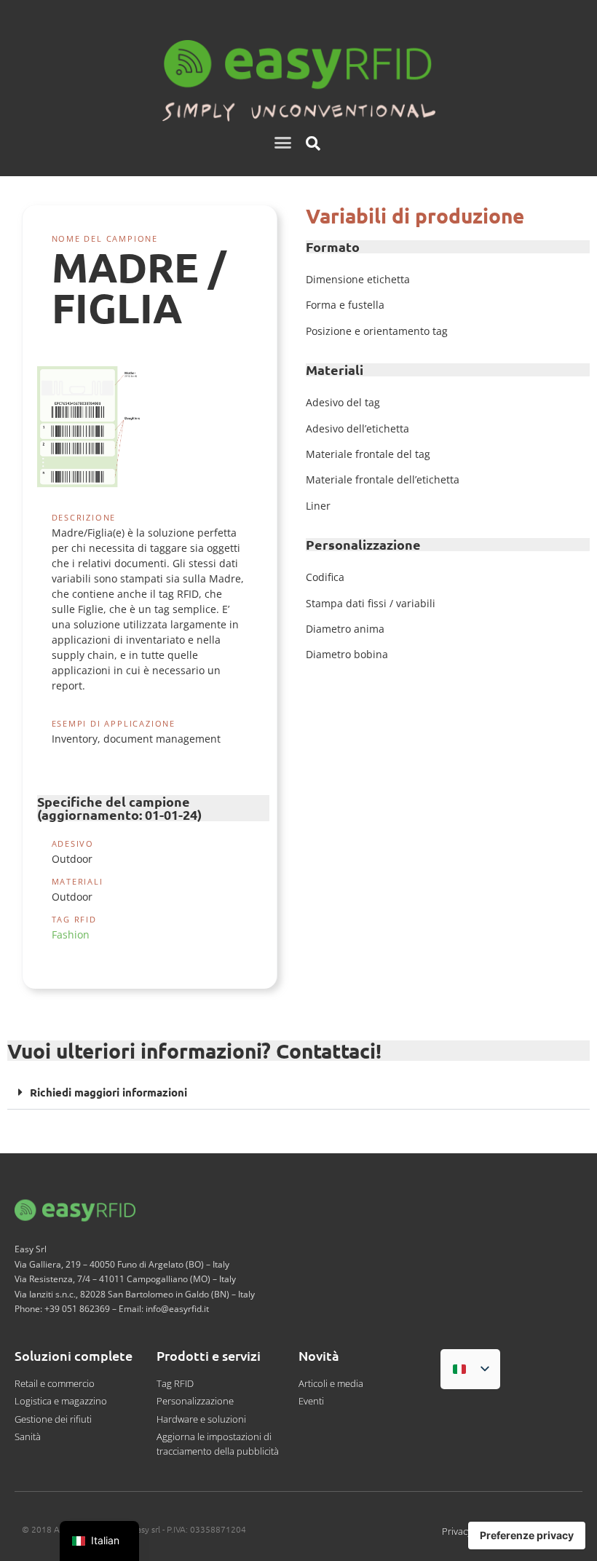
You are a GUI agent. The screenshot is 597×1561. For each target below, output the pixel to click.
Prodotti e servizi (209, 1355)
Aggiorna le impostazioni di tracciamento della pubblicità (218, 1444)
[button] (283, 143)
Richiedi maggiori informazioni (108, 1092)
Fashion (71, 934)
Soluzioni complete (74, 1355)
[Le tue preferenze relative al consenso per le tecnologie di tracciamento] (526, 1535)
